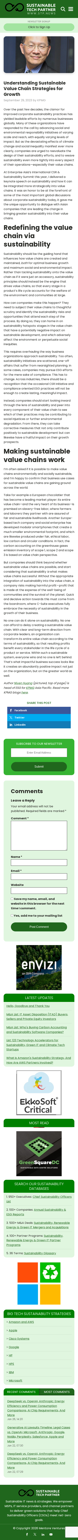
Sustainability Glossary (40, 1253)
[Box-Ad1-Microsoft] (39, 1283)
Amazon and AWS (21, 1322)
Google (14, 1347)
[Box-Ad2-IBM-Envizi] (39, 967)
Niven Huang (23, 683)
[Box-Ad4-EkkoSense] (39, 1092)
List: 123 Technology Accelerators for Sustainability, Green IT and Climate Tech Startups (35, 1045)
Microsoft (15, 1381)
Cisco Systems (19, 1339)
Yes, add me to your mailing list (37, 916)
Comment (20, 818)
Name (16, 857)
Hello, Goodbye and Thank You (28, 1006)
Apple (13, 1330)
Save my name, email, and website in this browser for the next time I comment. (37, 903)
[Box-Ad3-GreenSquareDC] (39, 1153)
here (24, 692)
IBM (11, 1372)
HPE (11, 1364)
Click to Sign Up (39, 27)
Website (17, 885)
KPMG (30, 688)
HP (11, 1355)
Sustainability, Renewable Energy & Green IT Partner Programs (34, 1240)
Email (16, 871)
